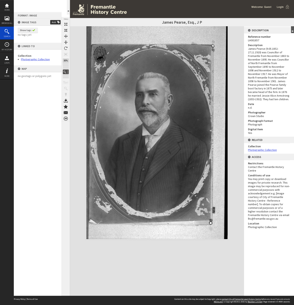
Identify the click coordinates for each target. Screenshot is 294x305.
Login (7, 63)
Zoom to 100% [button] (66, 54)
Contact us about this (66, 113)
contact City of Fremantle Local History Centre (241, 299)
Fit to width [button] (66, 36)
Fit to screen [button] (66, 30)
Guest (267, 7)
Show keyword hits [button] (66, 89)
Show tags (25, 30)
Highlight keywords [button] (66, 95)
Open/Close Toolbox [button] (68, 7)
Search (7, 36)
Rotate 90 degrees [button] (66, 48)
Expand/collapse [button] (292, 29)
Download (66, 101)
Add (54, 22)
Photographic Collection (35, 59)
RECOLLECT (218, 301)
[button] (66, 72)
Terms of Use (32, 299)
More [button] (6, 76)
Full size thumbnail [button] (66, 24)
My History (7, 49)
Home (7, 10)
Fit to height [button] (66, 42)
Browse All (7, 23)
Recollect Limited (255, 301)
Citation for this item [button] (66, 119)
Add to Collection (66, 107)
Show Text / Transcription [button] (66, 83)
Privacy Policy (19, 299)
